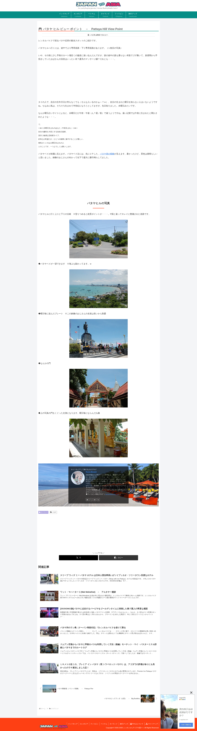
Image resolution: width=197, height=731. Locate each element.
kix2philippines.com (112, 494)
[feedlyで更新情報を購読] (94, 499)
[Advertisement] (98, 81)
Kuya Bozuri (91, 472)
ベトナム (104, 724)
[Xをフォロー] (90, 499)
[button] (118, 557)
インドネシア (73, 724)
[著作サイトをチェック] (87, 499)
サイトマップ (153, 724)
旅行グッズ (124, 724)
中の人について (137, 724)
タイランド (44, 512)
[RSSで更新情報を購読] (98, 499)
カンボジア (84, 724)
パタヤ (54, 512)
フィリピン (94, 724)
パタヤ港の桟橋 (107, 154)
